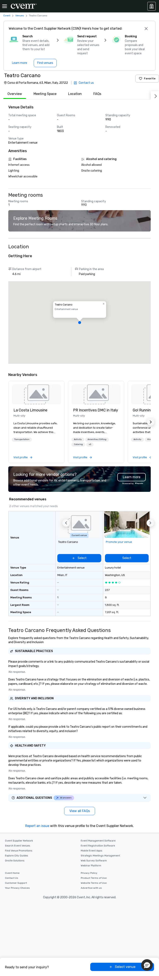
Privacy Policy (89, 873)
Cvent (6, 15)
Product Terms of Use (94, 878)
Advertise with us (91, 887)
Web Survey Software (94, 860)
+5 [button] (90, 444)
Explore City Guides (16, 855)
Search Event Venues (17, 845)
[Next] (155, 95)
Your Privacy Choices (17, 887)
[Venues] (151, 6)
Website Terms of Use (94, 882)
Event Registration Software (98, 845)
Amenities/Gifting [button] (97, 439)
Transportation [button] (21, 439)
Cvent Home (12, 873)
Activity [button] (78, 439)
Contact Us (11, 878)
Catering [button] (78, 444)
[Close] (146, 28)
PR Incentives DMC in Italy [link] (95, 410)
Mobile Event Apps (91, 850)
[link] (36, 394)
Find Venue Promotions (18, 850)
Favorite (149, 78)
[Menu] (4, 6)
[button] (79, 322)
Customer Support (16, 882)
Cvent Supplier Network (19, 840)
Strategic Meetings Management (100, 855)
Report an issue (37, 826)
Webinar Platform (91, 865)
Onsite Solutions (14, 860)
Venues (19, 15)
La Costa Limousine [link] (30, 410)
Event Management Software (98, 840)
